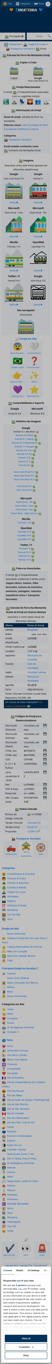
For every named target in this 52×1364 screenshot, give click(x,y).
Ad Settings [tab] (34, 1270)
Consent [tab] (7, 1270)
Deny (26, 1355)
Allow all (26, 1338)
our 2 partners (19, 1285)
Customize (24, 1347)
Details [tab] (19, 1270)
